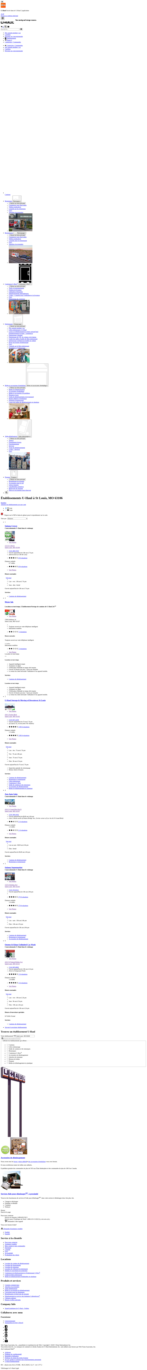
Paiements (8, 1248)
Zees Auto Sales (11, 794)
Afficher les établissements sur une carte (13, 504)
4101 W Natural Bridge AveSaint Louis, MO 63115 (14, 963)
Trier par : (4, 518)
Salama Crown (11, 526)
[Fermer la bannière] (2, 2)
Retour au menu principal (17, 203)
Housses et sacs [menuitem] (14, 395)
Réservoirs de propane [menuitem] (16, 488)
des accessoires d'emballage (37, 1161)
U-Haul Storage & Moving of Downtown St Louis (25, 700)
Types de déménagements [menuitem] (17, 448)
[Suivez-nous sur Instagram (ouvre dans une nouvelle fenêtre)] (6, 1330)
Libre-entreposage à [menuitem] (17, 330)
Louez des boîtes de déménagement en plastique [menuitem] (24, 402)
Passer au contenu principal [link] (9, 16)
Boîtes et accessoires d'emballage (37, 385)
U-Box (24, 284)
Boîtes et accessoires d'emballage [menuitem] (15, 385)
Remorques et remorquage (17, 779)
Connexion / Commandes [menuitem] (13, 42)
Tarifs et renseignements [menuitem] (16, 288)
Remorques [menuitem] (8, 201)
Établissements (12, 1361)
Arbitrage (8, 1352)
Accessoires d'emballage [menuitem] (16, 391)
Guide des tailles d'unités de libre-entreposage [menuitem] (23, 339)
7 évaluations (22, 632)
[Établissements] (8, 27)
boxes (16, 1161)
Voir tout (8, 578)
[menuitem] (27, 237)
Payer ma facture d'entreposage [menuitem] (18, 342)
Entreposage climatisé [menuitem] (15, 335)
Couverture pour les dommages (14, 1292)
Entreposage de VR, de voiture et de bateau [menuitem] (22, 337)
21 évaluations (22, 822)
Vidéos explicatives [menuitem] (15, 207)
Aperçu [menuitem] (11, 440)
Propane (13, 477)
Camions (11, 1045)
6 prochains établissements (18, 1027)
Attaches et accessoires (12, 1287)
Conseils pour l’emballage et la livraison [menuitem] (24, 295)
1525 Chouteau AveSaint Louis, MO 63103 (12, 885)
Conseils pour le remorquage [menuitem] (18, 240)
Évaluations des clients (12, 1255)
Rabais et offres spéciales (13, 1300)
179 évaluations (23, 897)
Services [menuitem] (11, 446)
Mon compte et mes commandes (15, 1246)
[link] (23, 22)
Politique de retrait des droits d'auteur (16, 1358)
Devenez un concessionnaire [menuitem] (14, 36)
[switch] (73, 509)
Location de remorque (12, 1267)
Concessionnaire (10, 1321)
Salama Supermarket (13, 867)
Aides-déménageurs (24, 436)
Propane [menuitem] (7, 477)
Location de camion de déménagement (17, 1263)
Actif (2, 14)
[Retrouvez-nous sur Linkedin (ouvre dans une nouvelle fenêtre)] (6, 1336)
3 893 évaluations (23, 727)
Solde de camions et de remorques (19, 785)
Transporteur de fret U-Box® (14, 1323)
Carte (10, 510)
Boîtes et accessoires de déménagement (17, 1290)
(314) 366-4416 (14, 814)
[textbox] (25, 1036)
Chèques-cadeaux (10, 1298)
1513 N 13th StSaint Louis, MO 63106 (12, 546)
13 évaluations (22, 974)
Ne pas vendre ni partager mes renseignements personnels (23, 1359)
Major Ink (9, 602)
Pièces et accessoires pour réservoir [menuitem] (20, 490)
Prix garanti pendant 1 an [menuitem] (13, 33)
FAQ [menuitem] (10, 210)
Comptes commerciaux (12, 1285)
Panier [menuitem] (9, 40)
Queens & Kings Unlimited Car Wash (20, 945)
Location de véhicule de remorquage (16, 1269)
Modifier (3, 503)
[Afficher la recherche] (5, 26)
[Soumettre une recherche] (21, 29)
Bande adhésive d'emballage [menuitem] (18, 398)
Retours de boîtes (14, 1059)
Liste (10, 508)
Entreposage (18, 324)
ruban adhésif (22, 1161)
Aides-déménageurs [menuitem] (11, 436)
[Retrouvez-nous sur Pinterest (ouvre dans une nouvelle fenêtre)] (6, 1333)
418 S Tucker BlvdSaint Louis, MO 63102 (12, 715)
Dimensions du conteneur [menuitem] (17, 299)
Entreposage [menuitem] (9, 324)
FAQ (6, 1251)
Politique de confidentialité (13, 1354)
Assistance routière (11, 1244)
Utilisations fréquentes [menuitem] (16, 292)
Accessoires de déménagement (18, 786)
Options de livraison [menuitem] (15, 290)
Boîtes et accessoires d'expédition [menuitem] (19, 393)
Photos (12, 542)
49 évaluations (22, 558)
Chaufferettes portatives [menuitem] (16, 487)
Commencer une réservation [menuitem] (17, 205)
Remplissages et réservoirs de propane (17, 1294)
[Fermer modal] (5, 656)
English (7, 1232)
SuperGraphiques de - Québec (17, 1308)
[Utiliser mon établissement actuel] (15, 1036)
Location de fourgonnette (13, 1265)
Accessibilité (9, 1253)
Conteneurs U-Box (15, 783)
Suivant (7, 1027)
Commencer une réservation (17, 237)
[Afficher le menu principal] (2, 18)
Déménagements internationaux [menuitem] (19, 293)
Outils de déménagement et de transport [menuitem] (21, 397)
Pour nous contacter (11, 1242)
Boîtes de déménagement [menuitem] (17, 389)
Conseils (7, 1249)
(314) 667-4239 (14, 720)
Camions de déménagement (17, 596)
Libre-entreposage (14, 781)
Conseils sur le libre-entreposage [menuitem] (19, 346)
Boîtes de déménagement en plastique (20, 788)
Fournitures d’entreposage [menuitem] (17, 348)
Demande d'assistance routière (12, 1229)
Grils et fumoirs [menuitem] (14, 485)
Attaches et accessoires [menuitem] (16, 212)
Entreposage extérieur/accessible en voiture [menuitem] (22, 341)
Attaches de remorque (15, 1057)
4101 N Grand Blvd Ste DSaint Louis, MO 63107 (13, 810)
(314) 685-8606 (14, 967)
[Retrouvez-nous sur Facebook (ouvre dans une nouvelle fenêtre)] (6, 1327)
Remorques (16, 201)
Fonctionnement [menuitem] (14, 444)
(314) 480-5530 (14, 551)
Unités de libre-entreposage (13, 1275)
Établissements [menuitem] (11, 38)
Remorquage (9, 233)
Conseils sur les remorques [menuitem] (17, 209)
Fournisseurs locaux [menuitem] (15, 442)
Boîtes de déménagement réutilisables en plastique (20, 1276)
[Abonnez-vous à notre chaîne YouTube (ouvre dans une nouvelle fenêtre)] (6, 1341)
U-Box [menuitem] (11, 284)
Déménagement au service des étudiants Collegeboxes (22, 1296)
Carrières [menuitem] (7, 35)
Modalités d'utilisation (12, 1356)
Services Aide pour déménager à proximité (19, 1194)
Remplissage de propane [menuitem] (16, 481)
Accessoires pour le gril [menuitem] (16, 483)
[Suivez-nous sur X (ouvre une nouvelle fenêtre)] (6, 1339)
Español (7, 1234)
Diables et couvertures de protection (16, 1271)
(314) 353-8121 (14, 890)
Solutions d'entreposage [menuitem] (16, 400)
